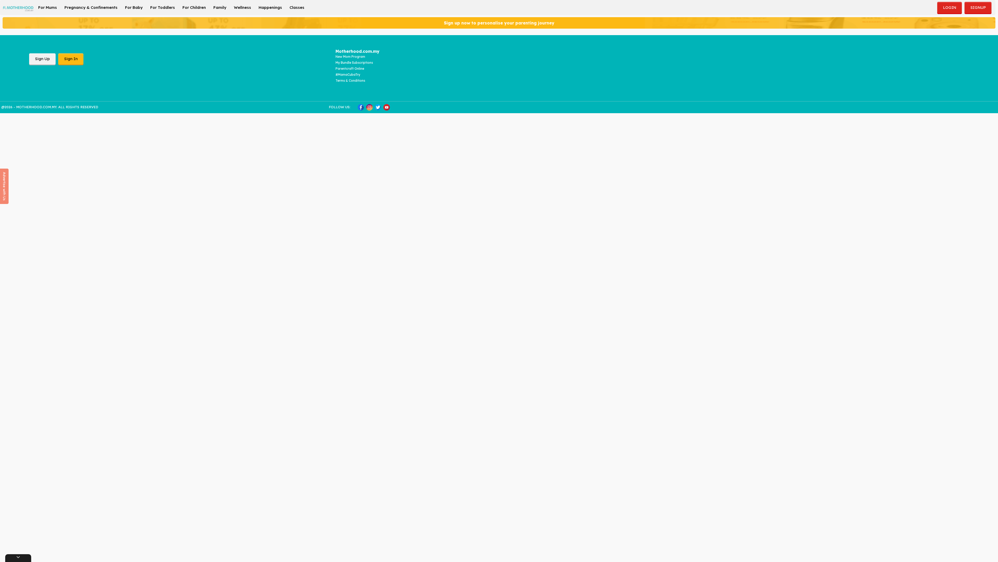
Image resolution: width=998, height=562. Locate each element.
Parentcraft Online (350, 69)
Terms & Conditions (350, 80)
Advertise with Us (4, 186)
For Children (194, 7)
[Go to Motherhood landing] (18, 7)
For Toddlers (162, 7)
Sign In (71, 58)
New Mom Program (350, 57)
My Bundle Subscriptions (354, 63)
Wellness (242, 7)
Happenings (270, 7)
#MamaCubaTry (348, 74)
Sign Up (42, 58)
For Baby (134, 7)
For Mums (47, 7)
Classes (297, 7)
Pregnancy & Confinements (90, 7)
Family (219, 7)
